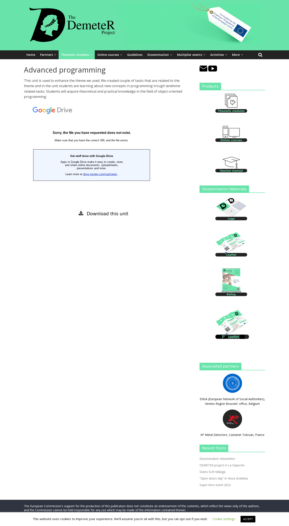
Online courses (108, 55)
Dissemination (158, 55)
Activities (217, 55)
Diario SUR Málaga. (213, 472)
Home (30, 55)
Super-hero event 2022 (215, 485)
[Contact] (203, 68)
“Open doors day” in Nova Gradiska (224, 478)
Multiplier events (189, 55)
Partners (46, 55)
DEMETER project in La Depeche (222, 465)
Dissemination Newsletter (217, 459)
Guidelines (134, 55)
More (236, 55)
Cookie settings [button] (224, 519)
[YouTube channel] (212, 68)
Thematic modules (75, 55)
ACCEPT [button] (248, 519)
